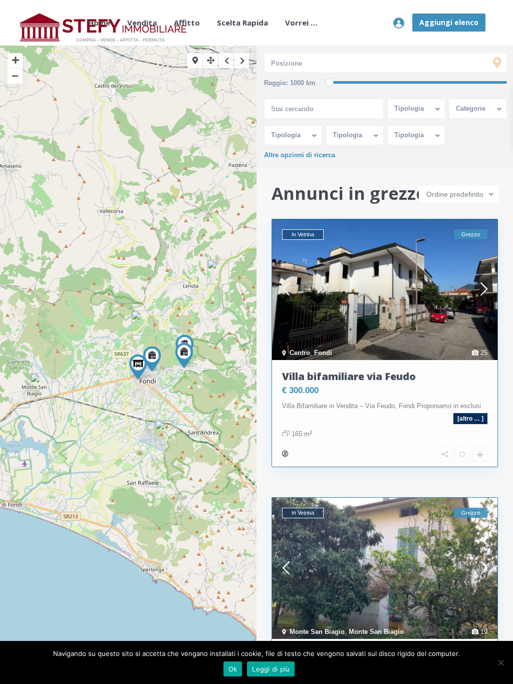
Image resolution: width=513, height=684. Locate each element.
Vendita (142, 23)
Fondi (323, 353)
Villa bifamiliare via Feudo (349, 376)
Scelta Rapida (242, 23)
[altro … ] (470, 418)
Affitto (187, 23)
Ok (232, 669)
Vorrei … (301, 23)
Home (99, 23)
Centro (300, 353)
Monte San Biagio (317, 631)
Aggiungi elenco (448, 22)
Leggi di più (271, 669)
